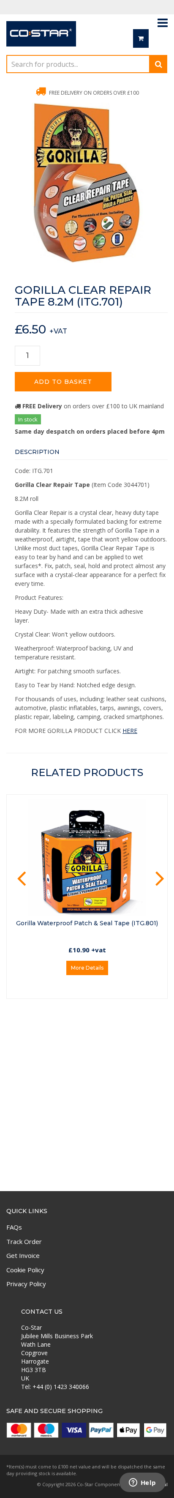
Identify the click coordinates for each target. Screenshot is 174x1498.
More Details (87, 968)
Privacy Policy (26, 1283)
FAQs (14, 1227)
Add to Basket (63, 381)
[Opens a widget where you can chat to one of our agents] (142, 1483)
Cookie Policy (25, 1270)
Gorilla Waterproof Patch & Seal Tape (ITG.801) (87, 923)
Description (37, 452)
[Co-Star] (41, 37)
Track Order (24, 1241)
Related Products (87, 772)
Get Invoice (23, 1255)
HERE (129, 731)
